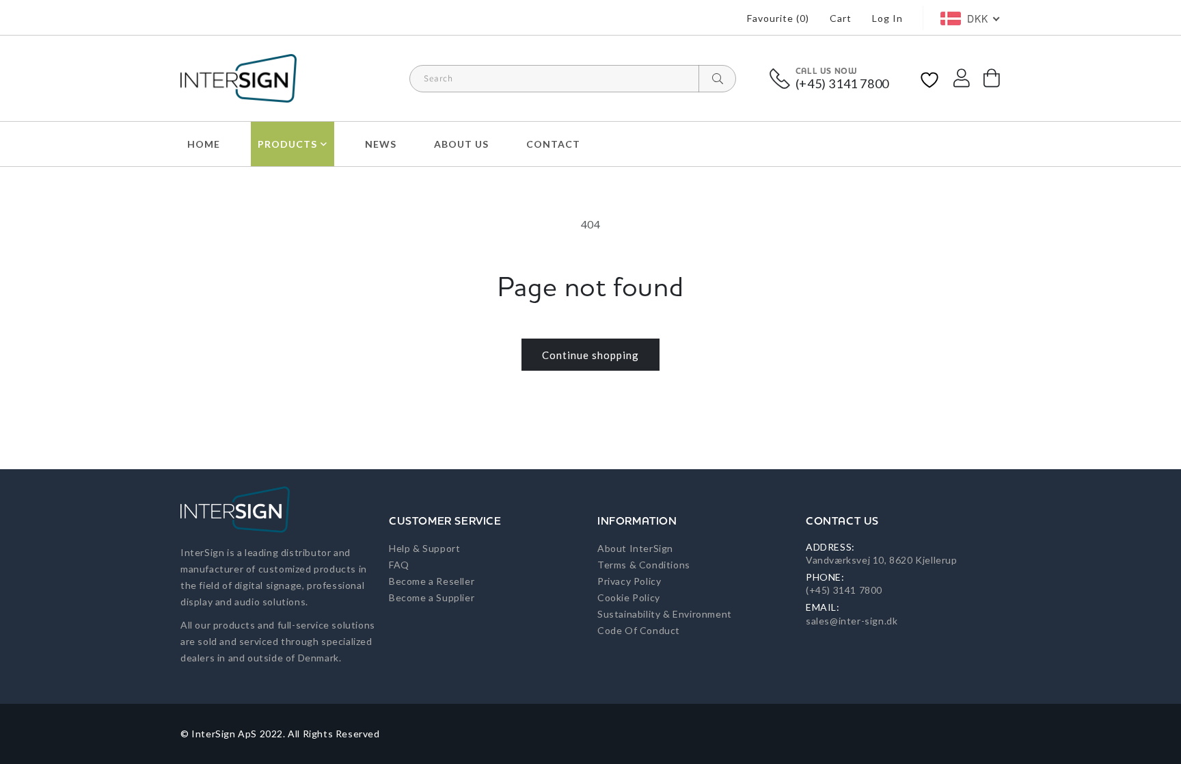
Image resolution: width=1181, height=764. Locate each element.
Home (203, 144)
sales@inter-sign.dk (851, 621)
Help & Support (424, 548)
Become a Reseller (431, 581)
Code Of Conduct (638, 630)
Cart (841, 18)
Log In (887, 18)
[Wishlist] (929, 78)
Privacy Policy (629, 581)
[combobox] (572, 78)
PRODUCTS (287, 144)
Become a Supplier (431, 597)
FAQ (399, 564)
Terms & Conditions (643, 564)
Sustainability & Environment (664, 614)
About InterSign (635, 548)
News (380, 144)
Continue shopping (590, 355)
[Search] (717, 78)
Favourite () (778, 18)
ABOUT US (461, 144)
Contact (553, 144)
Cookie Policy (628, 597)
